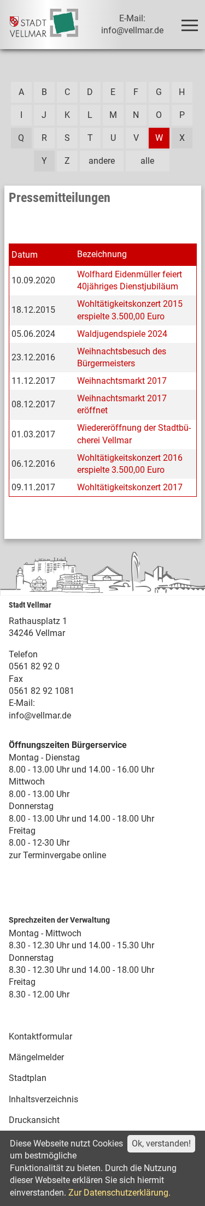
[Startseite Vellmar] (44, 24)
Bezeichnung (102, 254)
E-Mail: (22, 703)
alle (147, 161)
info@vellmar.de (40, 715)
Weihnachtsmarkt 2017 (122, 381)
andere (102, 161)
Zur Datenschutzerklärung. (119, 1192)
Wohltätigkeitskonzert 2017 (130, 487)
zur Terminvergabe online (57, 855)
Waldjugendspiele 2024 (122, 334)
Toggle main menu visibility (189, 24)
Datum (24, 254)
